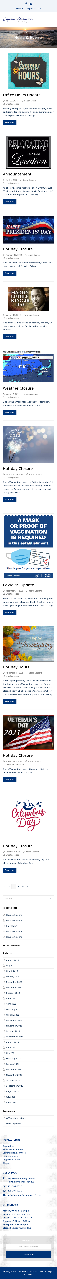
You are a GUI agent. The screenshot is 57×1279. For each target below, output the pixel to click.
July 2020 (10, 1097)
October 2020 (13, 1080)
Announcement (17, 174)
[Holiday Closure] (28, 241)
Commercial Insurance (14, 1152)
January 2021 (12, 1064)
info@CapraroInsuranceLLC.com (24, 1195)
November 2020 (14, 1075)
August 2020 (12, 1091)
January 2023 (12, 976)
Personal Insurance (13, 1149)
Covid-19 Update (18, 584)
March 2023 (12, 971)
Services (20, 8)
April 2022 (11, 1003)
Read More (10, 122)
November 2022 (14, 987)
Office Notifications (15, 764)
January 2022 (12, 1015)
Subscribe (28, 1254)
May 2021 (11, 1053)
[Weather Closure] (28, 380)
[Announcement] (28, 167)
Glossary (7, 1163)
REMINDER (11, 925)
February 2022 (13, 1009)
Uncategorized (12, 104)
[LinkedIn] (31, 4)
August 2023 (12, 960)
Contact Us (8, 1146)
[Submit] (51, 898)
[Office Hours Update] (28, 87)
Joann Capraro (30, 101)
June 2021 (11, 1047)
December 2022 (14, 982)
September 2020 (14, 1085)
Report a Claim (34, 8)
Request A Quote (11, 1159)
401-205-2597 (15, 1186)
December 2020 (14, 1069)
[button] (52, 19)
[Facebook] (26, 4)
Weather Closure (18, 388)
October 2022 (13, 993)
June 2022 (11, 998)
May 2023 (11, 965)
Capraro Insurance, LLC (28, 1271)
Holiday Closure (18, 249)
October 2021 (13, 1031)
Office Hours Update (22, 94)
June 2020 (11, 1102)
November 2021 (14, 1025)
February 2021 (13, 1058)
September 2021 (14, 1036)
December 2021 (14, 1020)
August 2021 (12, 1042)
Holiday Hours (16, 667)
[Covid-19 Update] (28, 577)
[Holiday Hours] (28, 659)
